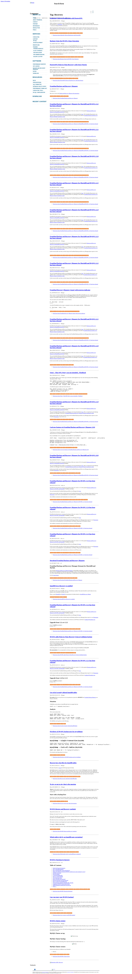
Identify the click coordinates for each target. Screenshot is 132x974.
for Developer (37, 52)
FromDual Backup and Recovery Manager (64, 86)
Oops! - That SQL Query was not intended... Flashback (68, 372)
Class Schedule (37, 50)
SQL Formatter (37, 84)
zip (65, 801)
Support (35, 39)
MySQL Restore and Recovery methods (63, 809)
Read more (67, 35)
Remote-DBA (36, 45)
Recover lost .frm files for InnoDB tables (63, 763)
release (67, 121)
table (65, 723)
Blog (34, 80)
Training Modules (38, 48)
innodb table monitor (73, 776)
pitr (68, 33)
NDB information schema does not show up (62, 885)
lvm (74, 889)
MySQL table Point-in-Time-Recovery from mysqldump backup (71, 637)
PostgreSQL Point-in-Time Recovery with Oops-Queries (68, 64)
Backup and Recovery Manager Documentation (69, 93)
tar (67, 801)
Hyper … (55, 886)
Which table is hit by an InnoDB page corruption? (66, 837)
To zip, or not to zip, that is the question (63, 784)
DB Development (38, 42)
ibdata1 (78, 776)
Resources (37, 77)
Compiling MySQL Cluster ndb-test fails (61, 884)
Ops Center (36, 66)
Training (35, 47)
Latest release (56, 575)
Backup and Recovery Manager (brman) (64, 570)
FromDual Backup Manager (90, 697)
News (34, 17)
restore (71, 33)
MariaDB (58, 594)
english (51, 776)
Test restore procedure (57, 877)
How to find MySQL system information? (61, 870)
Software (37, 61)
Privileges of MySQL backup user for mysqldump (66, 731)
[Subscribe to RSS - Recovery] (56, 962)
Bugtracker (56, 416)
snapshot (81, 889)
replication (60, 24)
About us (36, 15)
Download (36, 73)
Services (36, 34)
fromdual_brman (69, 447)
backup (81, 33)
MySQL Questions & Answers (60, 860)
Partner (35, 23)
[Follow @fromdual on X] (53, 969)
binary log (58, 393)
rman (67, 96)
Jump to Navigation (5, 1)
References (36, 25)
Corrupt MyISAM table (58, 875)
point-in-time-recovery (63, 33)
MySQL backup (56, 874)
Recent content (39, 101)
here (82, 114)
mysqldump (63, 652)
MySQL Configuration (39, 92)
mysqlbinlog (63, 393)
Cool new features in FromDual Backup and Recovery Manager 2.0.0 (72, 427)
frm (67, 776)
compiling (85, 889)
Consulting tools (38, 90)
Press (34, 29)
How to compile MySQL (58, 876)
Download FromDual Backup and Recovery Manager (67, 560)
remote (79, 56)
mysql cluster (63, 889)
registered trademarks (45, 972)
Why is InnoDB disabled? (58, 869)
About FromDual (37, 19)
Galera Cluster (37, 56)
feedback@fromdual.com (90, 619)
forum (60, 767)
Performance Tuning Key (40, 88)
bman (65, 96)
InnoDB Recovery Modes (85, 594)
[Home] (32, 2)
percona (54, 56)
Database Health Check (39, 86)
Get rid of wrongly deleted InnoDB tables (63, 692)
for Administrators (38, 54)
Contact (35, 21)
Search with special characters (59, 868)
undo (51, 393)
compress (62, 801)
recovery (74, 33)
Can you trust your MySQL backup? (62, 897)
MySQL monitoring (57, 873)
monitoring (71, 889)
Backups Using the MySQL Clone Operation (64, 41)
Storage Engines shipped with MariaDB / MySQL (63, 882)
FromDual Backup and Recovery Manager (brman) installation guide (79, 413)
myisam (77, 889)
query (78, 33)
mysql (51, 56)
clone (82, 56)
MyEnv (35, 71)
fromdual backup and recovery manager (81, 121)
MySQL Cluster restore (57, 921)
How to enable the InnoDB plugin (60, 881)
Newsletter (36, 27)
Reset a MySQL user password (59, 879)
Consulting (36, 37)
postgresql (52, 33)
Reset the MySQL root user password (60, 880)
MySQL (63, 594)
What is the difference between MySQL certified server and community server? (69, 871)
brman (62, 96)
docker (82, 499)
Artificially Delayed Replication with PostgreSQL (66, 18)
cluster (68, 954)
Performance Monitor (39, 64)
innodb (62, 723)
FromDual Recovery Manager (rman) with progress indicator (70, 290)
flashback (67, 393)
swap (89, 889)
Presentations (37, 82)
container (85, 499)
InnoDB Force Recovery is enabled (61, 586)
